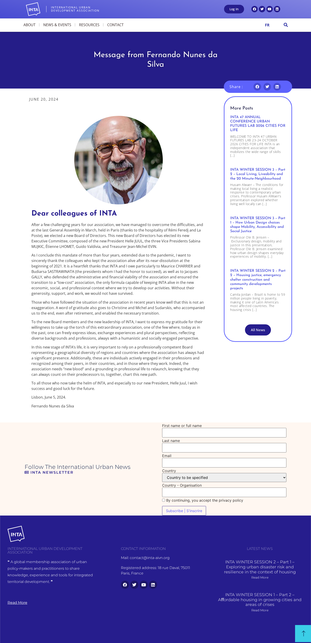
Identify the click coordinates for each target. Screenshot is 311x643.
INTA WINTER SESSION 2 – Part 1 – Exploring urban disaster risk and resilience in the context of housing (260, 566)
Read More (259, 577)
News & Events (57, 24)
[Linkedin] (277, 9)
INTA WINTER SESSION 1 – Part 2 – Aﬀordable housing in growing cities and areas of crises (259, 599)
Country (169, 471)
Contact (115, 24)
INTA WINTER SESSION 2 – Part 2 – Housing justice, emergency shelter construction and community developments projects (258, 279)
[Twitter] (262, 9)
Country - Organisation (182, 485)
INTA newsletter (51, 472)
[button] (285, 25)
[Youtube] (269, 9)
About (29, 24)
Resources (89, 24)
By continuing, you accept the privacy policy (204, 500)
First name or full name (182, 425)
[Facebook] (254, 9)
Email (166, 455)
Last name (171, 440)
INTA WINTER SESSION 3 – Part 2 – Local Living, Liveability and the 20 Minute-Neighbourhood (257, 174)
